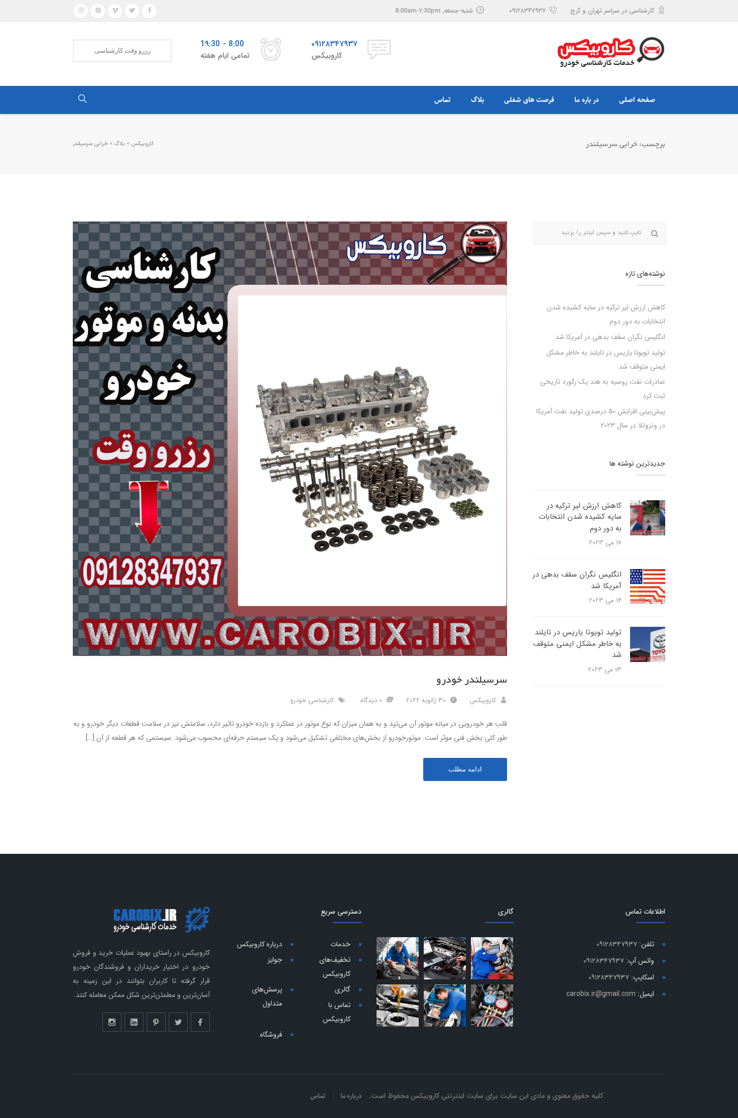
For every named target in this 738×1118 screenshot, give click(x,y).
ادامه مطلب (465, 769)
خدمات (340, 944)
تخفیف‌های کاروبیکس (334, 966)
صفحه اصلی (637, 99)
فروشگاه (271, 1034)
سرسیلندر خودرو (471, 680)
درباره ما (351, 1096)
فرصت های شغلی (529, 99)
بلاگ (477, 99)
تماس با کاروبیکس (336, 1012)
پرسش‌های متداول (267, 996)
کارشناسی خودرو (312, 700)
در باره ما (586, 99)
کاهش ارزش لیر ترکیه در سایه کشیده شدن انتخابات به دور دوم (580, 517)
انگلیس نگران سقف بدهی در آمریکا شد (610, 337)
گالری (342, 989)
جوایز (275, 959)
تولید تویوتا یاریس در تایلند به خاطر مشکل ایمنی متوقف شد (577, 643)
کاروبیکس (483, 700)
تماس (442, 99)
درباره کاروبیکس (259, 944)
